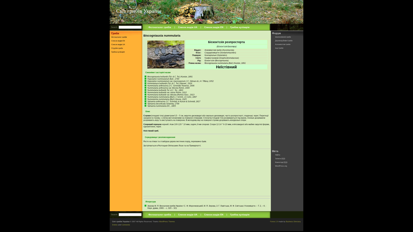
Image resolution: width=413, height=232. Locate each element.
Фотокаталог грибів (159, 27)
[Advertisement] (126, 104)
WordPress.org (281, 166)
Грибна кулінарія (239, 27)
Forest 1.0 (274, 221)
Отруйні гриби (117, 48)
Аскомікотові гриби (282, 44)
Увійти (277, 155)
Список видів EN (213, 27)
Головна (295, 3)
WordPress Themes (167, 221)
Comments (125, 225)
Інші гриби (279, 48)
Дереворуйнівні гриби (283, 41)
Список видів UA (187, 27)
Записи (280, 159)
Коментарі (281, 162)
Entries (115, 225)
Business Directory (293, 221)
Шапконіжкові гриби (283, 37)
